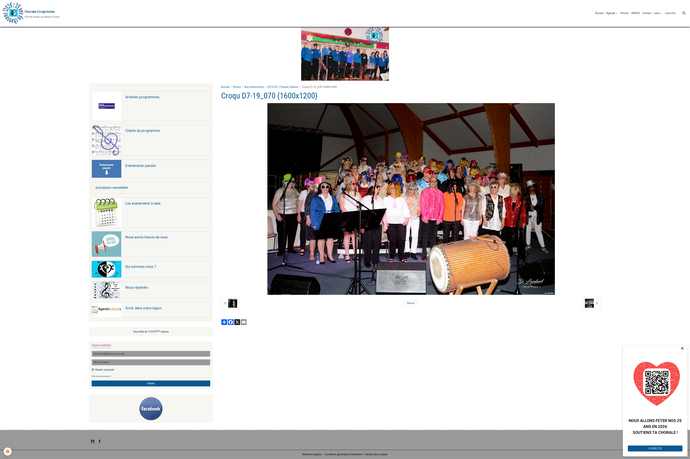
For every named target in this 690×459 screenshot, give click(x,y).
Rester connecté (104, 369)
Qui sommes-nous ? (140, 267)
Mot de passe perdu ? (101, 376)
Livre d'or (670, 13)
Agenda (611, 13)
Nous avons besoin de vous (146, 237)
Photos (625, 13)
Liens (657, 13)
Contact (646, 13)
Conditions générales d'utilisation (343, 454)
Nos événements (254, 87)
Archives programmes (142, 97)
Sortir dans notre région (143, 308)
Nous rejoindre (136, 287)
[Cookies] (8, 452)
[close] (682, 348)
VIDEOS (635, 13)
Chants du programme (142, 131)
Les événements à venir (143, 203)
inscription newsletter (112, 188)
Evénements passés (140, 166)
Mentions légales (312, 454)
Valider (151, 383)
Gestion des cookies (376, 454)
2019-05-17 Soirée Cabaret (282, 87)
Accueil (599, 13)
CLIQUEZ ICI (655, 448)
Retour (411, 303)
